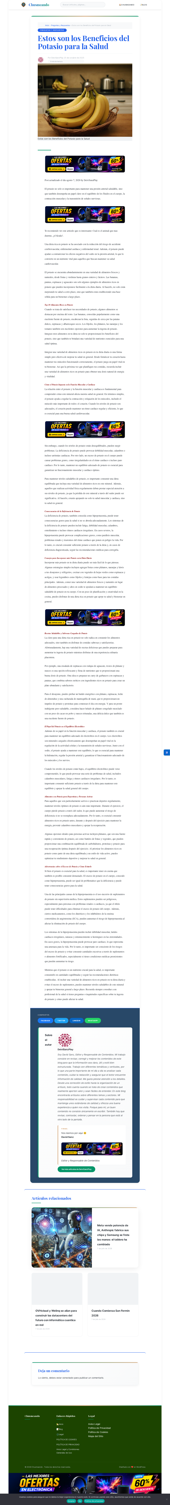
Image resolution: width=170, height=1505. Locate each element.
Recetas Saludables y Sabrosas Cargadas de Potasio (66, 633)
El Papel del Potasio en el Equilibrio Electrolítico (64, 726)
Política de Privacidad (99, 1428)
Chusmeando (39, 4)
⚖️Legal (59, 1434)
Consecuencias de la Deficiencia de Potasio (62, 511)
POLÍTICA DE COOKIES (66, 1439)
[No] (166, 1499)
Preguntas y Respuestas (60, 25)
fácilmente (81, 286)
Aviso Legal (94, 1424)
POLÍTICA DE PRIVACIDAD (67, 1444)
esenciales (110, 338)
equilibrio (91, 193)
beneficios (110, 333)
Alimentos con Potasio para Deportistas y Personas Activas (69, 796)
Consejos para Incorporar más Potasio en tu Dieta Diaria (68, 558)
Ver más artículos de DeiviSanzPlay (76, 1169)
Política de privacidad (94, 1501)
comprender (50, 394)
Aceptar (71, 1501)
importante (70, 188)
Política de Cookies (98, 1432)
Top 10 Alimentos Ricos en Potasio (59, 304)
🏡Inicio (59, 1424)
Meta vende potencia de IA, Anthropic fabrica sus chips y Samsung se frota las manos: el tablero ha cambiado (113, 1235)
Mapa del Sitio (95, 1436)
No (80, 1501)
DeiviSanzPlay (91, 180)
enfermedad (65, 249)
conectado (67, 1377)
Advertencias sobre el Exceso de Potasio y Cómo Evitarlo (68, 866)
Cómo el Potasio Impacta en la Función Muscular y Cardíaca (70, 384)
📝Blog (143, 5)
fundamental (111, 389)
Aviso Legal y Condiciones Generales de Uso (67, 1451)
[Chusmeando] (23, 4)
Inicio (47, 25)
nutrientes (100, 338)
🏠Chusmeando (126, 5)
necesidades (81, 309)
